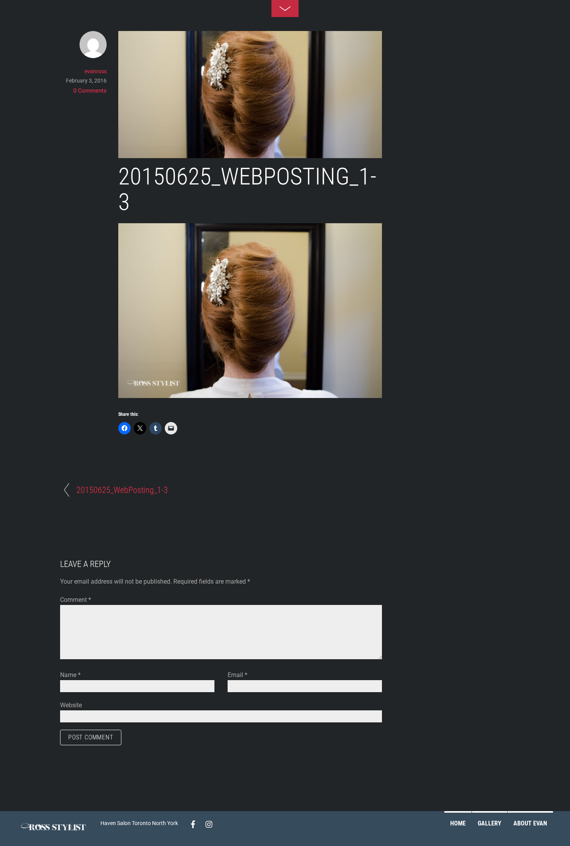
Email (237, 675)
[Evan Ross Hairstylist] (56, 834)
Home (458, 823)
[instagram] (209, 822)
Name (70, 675)
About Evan (530, 823)
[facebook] (193, 822)
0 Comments (90, 90)
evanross (96, 71)
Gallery (489, 823)
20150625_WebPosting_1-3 (247, 189)
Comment (75, 599)
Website (71, 705)
